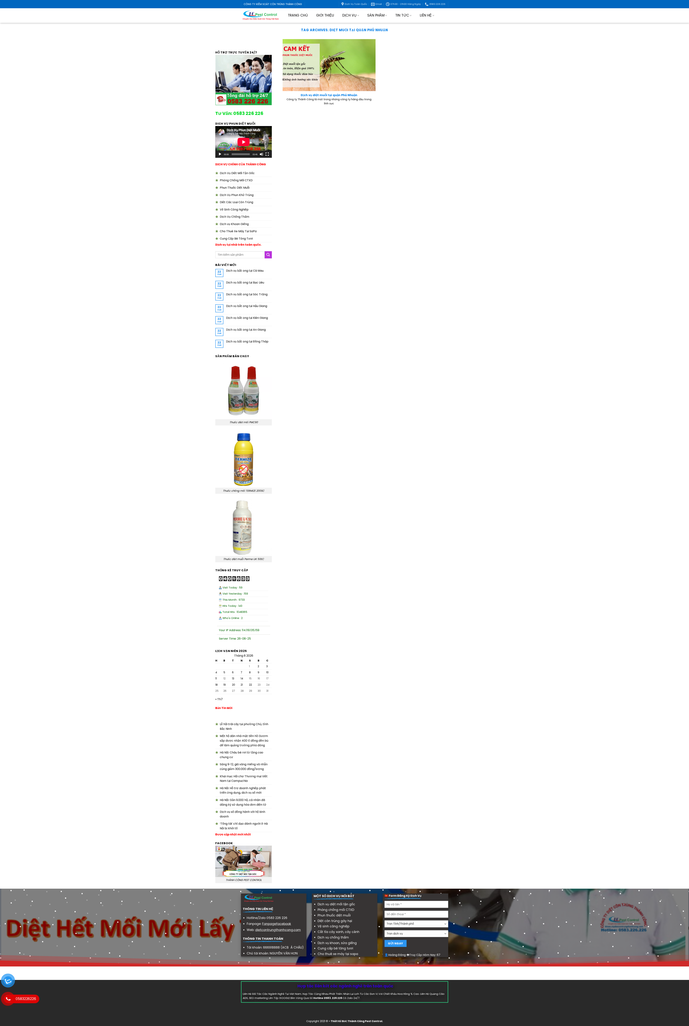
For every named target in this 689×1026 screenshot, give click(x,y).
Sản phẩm (376, 15)
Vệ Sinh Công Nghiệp (234, 209)
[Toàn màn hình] (267, 154)
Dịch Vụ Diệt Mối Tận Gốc (237, 173)
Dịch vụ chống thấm (333, 937)
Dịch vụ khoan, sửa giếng (337, 943)
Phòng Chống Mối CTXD (236, 180)
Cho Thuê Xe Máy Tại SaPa (238, 231)
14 (242, 678)
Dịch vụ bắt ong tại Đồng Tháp (247, 341)
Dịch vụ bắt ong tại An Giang (246, 329)
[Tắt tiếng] (261, 154)
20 (233, 685)
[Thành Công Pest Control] (260, 15)
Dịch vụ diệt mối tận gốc (336, 904)
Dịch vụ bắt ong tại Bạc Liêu (245, 282)
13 (233, 678)
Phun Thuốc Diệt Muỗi (234, 188)
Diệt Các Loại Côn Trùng (236, 202)
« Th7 (219, 699)
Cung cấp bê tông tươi (335, 948)
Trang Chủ (298, 15)
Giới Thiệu (325, 15)
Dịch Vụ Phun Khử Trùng (237, 195)
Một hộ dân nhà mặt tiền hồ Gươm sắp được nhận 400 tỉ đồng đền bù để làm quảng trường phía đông (244, 740)
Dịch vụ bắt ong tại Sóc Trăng (247, 294)
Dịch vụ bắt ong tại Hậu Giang (246, 306)
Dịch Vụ (349, 15)
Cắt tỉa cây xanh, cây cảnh (338, 932)
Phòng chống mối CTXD (336, 910)
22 (250, 685)
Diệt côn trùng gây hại (335, 921)
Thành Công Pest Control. (365, 1021)
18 (216, 685)
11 (216, 678)
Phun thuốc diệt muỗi (334, 915)
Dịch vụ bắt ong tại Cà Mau (245, 270)
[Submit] (268, 254)
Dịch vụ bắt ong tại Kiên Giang (247, 318)
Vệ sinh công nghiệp (333, 926)
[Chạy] (220, 154)
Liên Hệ (426, 15)
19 (224, 685)
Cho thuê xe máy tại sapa (338, 954)
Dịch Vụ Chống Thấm (234, 217)
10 (267, 672)
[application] (243, 142)
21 (242, 685)
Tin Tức (402, 15)
